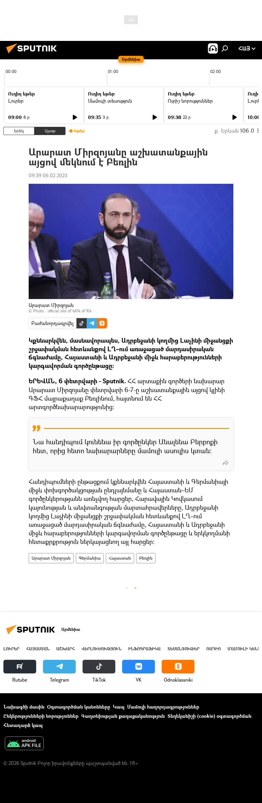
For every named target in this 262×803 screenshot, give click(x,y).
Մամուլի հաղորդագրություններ (163, 706)
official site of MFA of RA (69, 311)
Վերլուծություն (101, 649)
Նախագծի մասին (23, 706)
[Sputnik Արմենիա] (33, 54)
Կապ (119, 706)
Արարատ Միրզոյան (51, 558)
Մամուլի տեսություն (110, 101)
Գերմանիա (90, 558)
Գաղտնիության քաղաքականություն (123, 716)
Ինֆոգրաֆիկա (144, 649)
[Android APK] (24, 744)
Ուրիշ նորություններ (190, 101)
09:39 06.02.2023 (48, 175)
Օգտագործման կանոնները (78, 706)
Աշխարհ (65, 649)
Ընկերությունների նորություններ (40, 716)
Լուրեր (16, 101)
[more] (225, 463)
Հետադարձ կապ (23, 725)
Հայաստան (120, 558)
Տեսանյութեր (184, 649)
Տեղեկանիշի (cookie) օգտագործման (209, 716)
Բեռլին (145, 558)
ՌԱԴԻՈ (213, 649)
